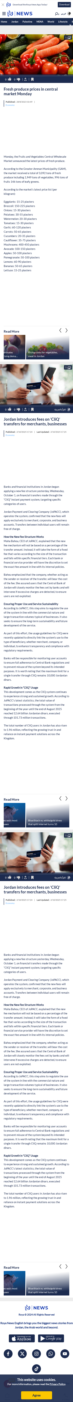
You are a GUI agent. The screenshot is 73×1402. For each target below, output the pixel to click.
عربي (63, 13)
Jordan (14, 21)
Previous (66, 330)
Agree (36, 1395)
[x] (22, 1353)
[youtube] (64, 1353)
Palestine (27, 21)
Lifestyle (63, 21)
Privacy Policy (57, 1384)
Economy (10, 105)
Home (4, 21)
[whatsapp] (50, 1353)
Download (64, 4)
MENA (39, 21)
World (50, 21)
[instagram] (36, 1353)
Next (60, 330)
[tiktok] (36, 1368)
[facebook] (8, 1353)
